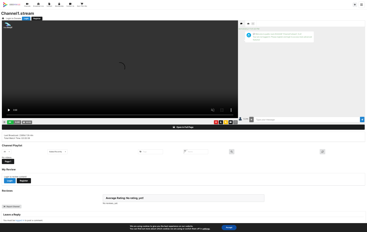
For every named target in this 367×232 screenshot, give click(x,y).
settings (206, 229)
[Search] (232, 151)
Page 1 (8, 161)
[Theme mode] (355, 5)
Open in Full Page (184, 127)
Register (37, 18)
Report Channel (12, 206)
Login (26, 18)
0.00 (17, 122)
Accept (229, 227)
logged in (19, 220)
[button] (14, 122)
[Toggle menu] (361, 5)
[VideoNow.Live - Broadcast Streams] (11, 4)
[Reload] (322, 151)
